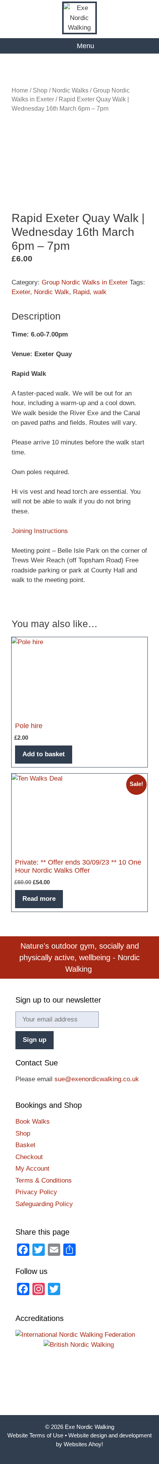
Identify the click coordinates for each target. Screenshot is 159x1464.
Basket (25, 1145)
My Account (32, 1168)
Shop (40, 90)
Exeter (21, 292)
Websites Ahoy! (83, 1444)
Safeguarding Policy (44, 1204)
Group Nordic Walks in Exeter (85, 282)
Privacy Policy (36, 1192)
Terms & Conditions (43, 1180)
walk (100, 292)
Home (20, 90)
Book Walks (32, 1121)
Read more (39, 898)
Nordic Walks (70, 90)
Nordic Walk (51, 292)
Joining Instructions (40, 531)
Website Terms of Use (35, 1435)
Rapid (81, 292)
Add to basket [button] (43, 754)
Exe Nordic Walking (89, 1427)
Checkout (29, 1157)
